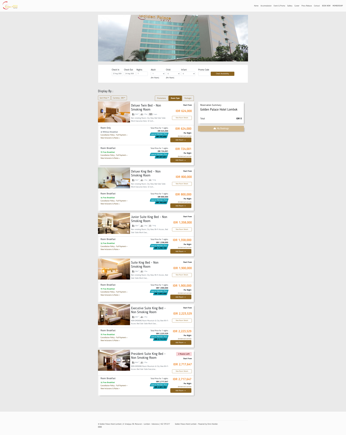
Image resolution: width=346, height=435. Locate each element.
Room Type (175, 98)
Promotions (161, 98)
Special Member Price (159, 134)
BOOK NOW (326, 6)
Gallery (289, 6)
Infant (184, 70)
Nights (139, 70)
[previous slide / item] (100, 38)
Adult (153, 70)
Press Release (307, 6)
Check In (115, 70)
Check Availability (222, 74)
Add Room (181, 140)
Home (256, 6)
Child (168, 70)
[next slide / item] (246, 38)
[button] (168, 58)
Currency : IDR (118, 98)
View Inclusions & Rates (110, 138)
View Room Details (182, 118)
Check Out (128, 70)
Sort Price (103, 98)
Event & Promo (279, 6)
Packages (188, 98)
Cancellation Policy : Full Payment (114, 135)
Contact (317, 6)
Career (297, 6)
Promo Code (203, 70)
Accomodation (266, 6)
